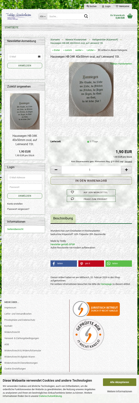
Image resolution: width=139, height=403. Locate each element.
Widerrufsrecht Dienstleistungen (21, 363)
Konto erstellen (15, 203)
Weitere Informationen (119, 391)
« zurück (67, 50)
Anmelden (24, 65)
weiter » (79, 50)
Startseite (11, 27)
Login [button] (107, 6)
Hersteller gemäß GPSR (62, 244)
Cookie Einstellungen (15, 368)
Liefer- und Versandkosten (17, 313)
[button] (55, 170)
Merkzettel (123, 6)
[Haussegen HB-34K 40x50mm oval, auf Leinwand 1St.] (91, 89)
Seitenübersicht (15, 229)
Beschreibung (63, 218)
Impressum (10, 307)
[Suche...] (86, 16)
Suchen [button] (93, 6)
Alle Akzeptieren (119, 382)
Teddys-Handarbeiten (121, 63)
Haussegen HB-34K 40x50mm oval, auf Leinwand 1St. (24, 140)
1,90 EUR (25, 151)
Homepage (106, 284)
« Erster (56, 50)
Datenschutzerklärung (50, 396)
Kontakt (8, 326)
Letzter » (91, 50)
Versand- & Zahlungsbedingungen (21, 338)
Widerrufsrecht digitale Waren (19, 356)
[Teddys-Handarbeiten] (18, 16)
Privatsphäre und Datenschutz (19, 320)
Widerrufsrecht (12, 332)
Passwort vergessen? (18, 209)
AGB (6, 344)
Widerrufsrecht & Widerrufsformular (22, 350)
